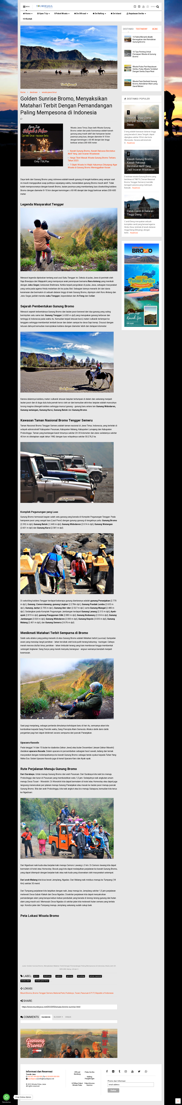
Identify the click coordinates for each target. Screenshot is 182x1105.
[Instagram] (126, 1071)
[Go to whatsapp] (6, 1097)
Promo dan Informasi (116, 1081)
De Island (116, 13)
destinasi (33, 92)
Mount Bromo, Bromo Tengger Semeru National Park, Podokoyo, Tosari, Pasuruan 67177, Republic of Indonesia (66, 993)
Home (28, 13)
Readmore (131, 143)
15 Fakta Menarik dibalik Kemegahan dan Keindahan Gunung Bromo (144, 39)
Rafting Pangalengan (89, 1078)
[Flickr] (139, 6)
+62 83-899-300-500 (52, 1076)
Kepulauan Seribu (136, 13)
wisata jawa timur (49, 92)
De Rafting (99, 13)
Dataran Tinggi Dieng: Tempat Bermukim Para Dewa (141, 121)
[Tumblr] (119, 1071)
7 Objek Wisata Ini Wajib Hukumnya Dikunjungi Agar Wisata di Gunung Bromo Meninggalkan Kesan (92, 166)
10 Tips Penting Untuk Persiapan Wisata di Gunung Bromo (144, 54)
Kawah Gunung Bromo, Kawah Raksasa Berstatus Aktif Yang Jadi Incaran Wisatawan (91, 152)
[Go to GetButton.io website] (6, 1102)
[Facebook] (107, 1071)
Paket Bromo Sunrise (89, 1084)
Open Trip (43, 13)
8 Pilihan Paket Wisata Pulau (77, 1084)
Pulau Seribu (89, 1072)
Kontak (28, 19)
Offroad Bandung (77, 1073)
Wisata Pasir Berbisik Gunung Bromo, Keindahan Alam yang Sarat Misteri (145, 83)
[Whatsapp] (148, 6)
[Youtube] (143, 6)
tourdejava (32, 1079)
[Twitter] (135, 6)
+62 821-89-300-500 (35, 1076)
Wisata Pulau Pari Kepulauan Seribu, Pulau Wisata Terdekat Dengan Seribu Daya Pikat (145, 69)
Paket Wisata (62, 13)
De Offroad (81, 13)
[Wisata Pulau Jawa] (44, 7)
